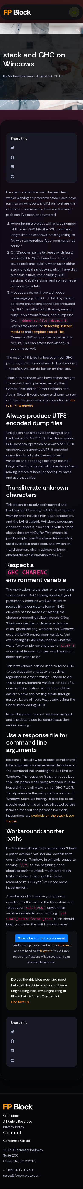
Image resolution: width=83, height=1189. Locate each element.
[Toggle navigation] (74, 12)
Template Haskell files (47, 331)
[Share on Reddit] (12, 177)
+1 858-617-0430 (18, 1170)
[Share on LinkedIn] (12, 167)
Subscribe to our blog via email (41, 938)
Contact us (20, 1002)
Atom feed (64, 945)
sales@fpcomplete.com (21, 1175)
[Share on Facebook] (12, 157)
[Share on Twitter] (12, 148)
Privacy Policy (13, 1127)
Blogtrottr (46, 951)
